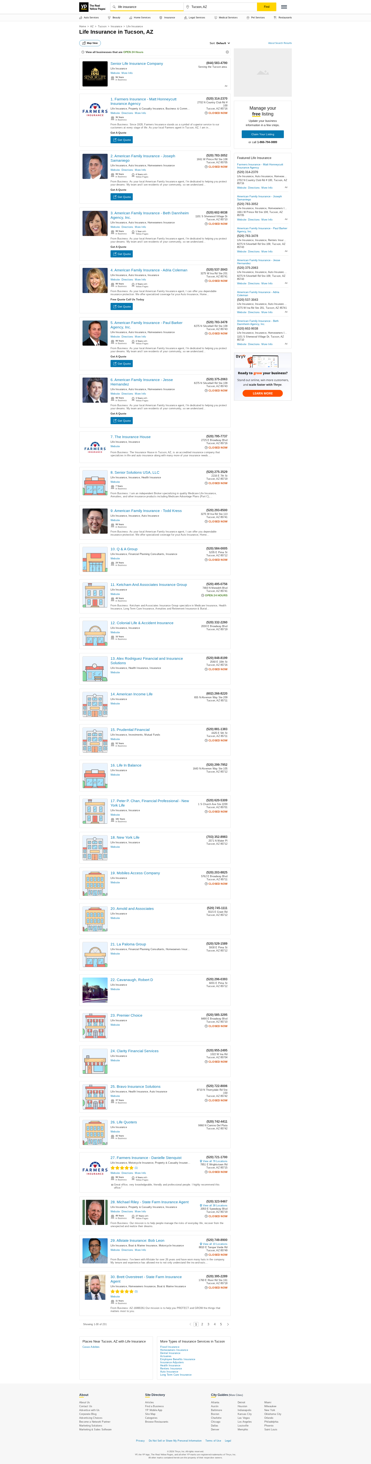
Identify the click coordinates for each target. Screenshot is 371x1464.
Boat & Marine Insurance (142, 1245)
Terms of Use (213, 1440)
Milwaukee (270, 1406)
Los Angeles (245, 1421)
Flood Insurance (169, 1346)
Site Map (150, 1414)
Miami (267, 1402)
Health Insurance (151, 477)
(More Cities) (236, 1395)
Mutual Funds (152, 734)
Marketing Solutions (90, 1425)
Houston (242, 1406)
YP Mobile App (153, 1410)
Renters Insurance (278, 240)
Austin (214, 1406)
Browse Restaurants (156, 1421)
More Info (127, 73)
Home (82, 26)
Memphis (243, 1429)
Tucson (102, 26)
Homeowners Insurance (161, 165)
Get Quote (124, 139)
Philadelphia (271, 1421)
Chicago (215, 1421)
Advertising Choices (90, 1417)
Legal (228, 1440)
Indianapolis (244, 1410)
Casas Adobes (91, 1346)
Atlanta (215, 1402)
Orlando (268, 1417)
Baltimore (216, 1410)
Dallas (214, 1425)
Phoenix (269, 1425)
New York (269, 1410)
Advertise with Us (89, 1410)
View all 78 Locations (215, 1161)
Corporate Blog (87, 1414)
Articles (149, 1402)
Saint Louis (270, 1429)
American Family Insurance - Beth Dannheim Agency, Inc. (258, 322)
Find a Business (154, 1406)
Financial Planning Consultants (146, 554)
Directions (127, 113)
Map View (92, 43)
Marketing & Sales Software (95, 1429)
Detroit (241, 1402)
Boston (215, 1414)
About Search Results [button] (280, 43)
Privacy (140, 1440)
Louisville (243, 1425)
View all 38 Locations (215, 1205)
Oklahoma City (273, 1414)
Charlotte (216, 1417)
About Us (84, 1402)
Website (115, 73)
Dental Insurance (170, 1353)
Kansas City (245, 1414)
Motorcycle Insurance (140, 1162)
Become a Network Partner (94, 1421)
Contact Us (85, 1406)
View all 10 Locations (215, 1244)
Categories (151, 1417)
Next (227, 1324)
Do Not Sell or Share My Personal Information (175, 1440)
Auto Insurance (137, 165)
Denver (215, 1429)
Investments (135, 734)
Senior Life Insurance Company (137, 64)
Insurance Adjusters (172, 1362)
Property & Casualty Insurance (146, 108)
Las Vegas (244, 1417)
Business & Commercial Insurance (186, 108)
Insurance (116, 26)
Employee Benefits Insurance (177, 1359)
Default (221, 43)
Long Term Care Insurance (176, 1374)
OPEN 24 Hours (133, 52)
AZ (92, 26)
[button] (284, 7)
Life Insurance (119, 68)
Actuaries (166, 1356)
